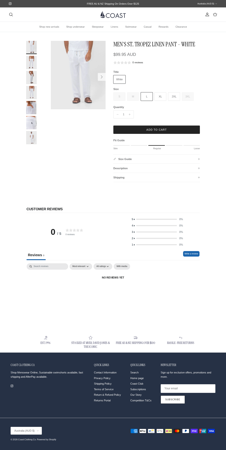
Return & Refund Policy (107, 394)
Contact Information (105, 372)
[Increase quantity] (130, 114)
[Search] (11, 14)
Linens (114, 26)
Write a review (191, 253)
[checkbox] (122, 266)
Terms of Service (104, 389)
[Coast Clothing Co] (113, 14)
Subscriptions (138, 389)
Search (134, 372)
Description (120, 168)
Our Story (136, 394)
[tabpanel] (113, 289)
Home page (137, 378)
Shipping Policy (103, 383)
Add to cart (156, 129)
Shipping (118, 177)
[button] (157, 219)
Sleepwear (98, 26)
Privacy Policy (102, 378)
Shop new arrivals (49, 26)
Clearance (181, 26)
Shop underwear (75, 26)
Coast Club (136, 383)
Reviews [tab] (36, 255)
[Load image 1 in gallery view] (78, 75)
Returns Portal (102, 400)
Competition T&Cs (140, 400)
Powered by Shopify (46, 439)
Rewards (163, 26)
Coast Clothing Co (27, 439)
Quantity (118, 107)
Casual (147, 26)
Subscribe (172, 399)
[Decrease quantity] (117, 114)
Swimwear (131, 26)
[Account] (206, 14)
